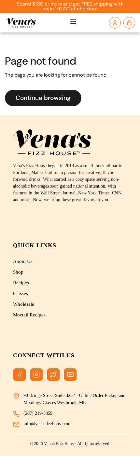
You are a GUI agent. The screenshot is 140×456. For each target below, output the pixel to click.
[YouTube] (70, 374)
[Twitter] (53, 374)
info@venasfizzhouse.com (47, 423)
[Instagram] (36, 374)
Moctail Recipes (29, 314)
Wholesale (23, 304)
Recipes (21, 282)
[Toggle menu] (73, 22)
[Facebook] (19, 374)
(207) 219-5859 (37, 413)
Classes (20, 293)
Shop (18, 272)
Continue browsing (43, 98)
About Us (23, 261)
